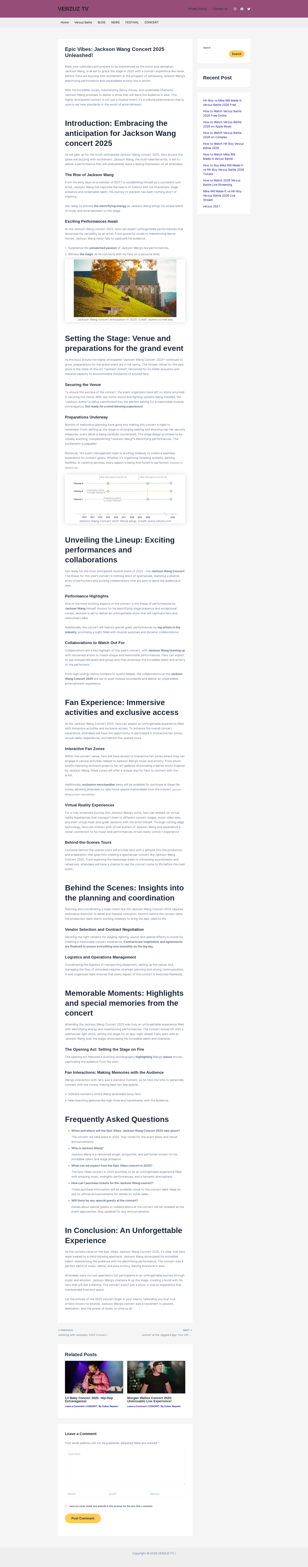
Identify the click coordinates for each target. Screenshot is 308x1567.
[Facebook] (241, 9)
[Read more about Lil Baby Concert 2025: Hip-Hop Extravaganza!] (94, 1377)
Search (206, 47)
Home (65, 22)
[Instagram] (235, 9)
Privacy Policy (197, 8)
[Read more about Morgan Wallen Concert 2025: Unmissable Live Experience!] (156, 1377)
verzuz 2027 (211, 206)
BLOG (101, 22)
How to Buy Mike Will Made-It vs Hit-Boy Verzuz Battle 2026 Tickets (223, 170)
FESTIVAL (132, 22)
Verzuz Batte (83, 22)
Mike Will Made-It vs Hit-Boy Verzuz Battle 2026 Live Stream (222, 196)
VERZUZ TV (73, 9)
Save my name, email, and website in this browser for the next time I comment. (111, 1506)
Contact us (220, 8)
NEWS (115, 22)
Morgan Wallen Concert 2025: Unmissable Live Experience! (149, 1399)
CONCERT (152, 22)
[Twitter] (248, 9)
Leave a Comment (74, 1406)
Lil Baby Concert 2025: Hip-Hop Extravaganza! (89, 1399)
